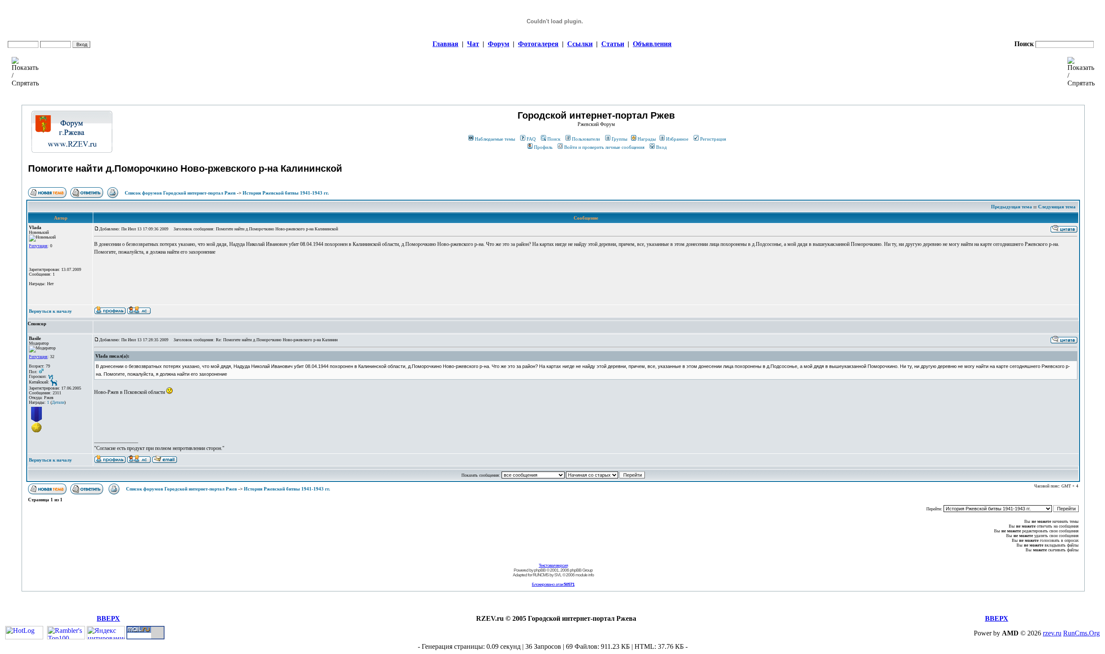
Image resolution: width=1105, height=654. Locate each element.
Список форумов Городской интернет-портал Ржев (180, 192)
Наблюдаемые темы (495, 138)
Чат (473, 43)
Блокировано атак (553, 584)
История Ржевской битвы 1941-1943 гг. (286, 192)
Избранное (677, 138)
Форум (498, 43)
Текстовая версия (553, 565)
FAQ (531, 138)
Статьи (612, 43)
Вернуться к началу (50, 311)
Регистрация (713, 138)
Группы (619, 138)
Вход (661, 147)
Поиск (553, 138)
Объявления (652, 43)
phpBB (540, 570)
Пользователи (586, 138)
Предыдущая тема (1011, 206)
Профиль (543, 147)
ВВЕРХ (108, 618)
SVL (558, 574)
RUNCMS (541, 574)
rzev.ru (1052, 633)
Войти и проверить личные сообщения (604, 147)
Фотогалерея (538, 43)
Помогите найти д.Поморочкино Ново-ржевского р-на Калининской (185, 168)
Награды (647, 138)
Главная (445, 43)
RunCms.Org (1081, 633)
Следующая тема (1057, 206)
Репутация (38, 245)
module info (584, 574)
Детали (58, 402)
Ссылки (580, 43)
